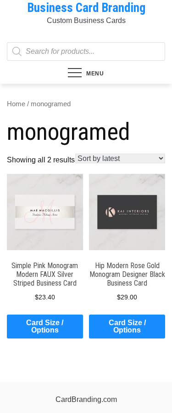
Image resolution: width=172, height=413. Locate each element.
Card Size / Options (44, 326)
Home (16, 104)
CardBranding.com (86, 399)
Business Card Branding (86, 7)
